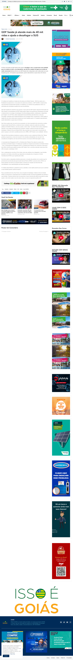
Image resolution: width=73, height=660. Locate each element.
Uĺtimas (17, 15)
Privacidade (69, 658)
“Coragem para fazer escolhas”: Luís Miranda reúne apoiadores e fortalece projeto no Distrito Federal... (30, 1)
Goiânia (29, 15)
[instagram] (66, 1)
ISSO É (9, 15)
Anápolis (11, 189)
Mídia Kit (63, 658)
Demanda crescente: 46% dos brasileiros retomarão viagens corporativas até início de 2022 (25, 211)
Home (4, 15)
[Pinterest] (24, 193)
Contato (53, 658)
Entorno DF (36, 15)
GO (18, 189)
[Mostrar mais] (29, 193)
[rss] (71, 1)
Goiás (23, 15)
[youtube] (64, 1)
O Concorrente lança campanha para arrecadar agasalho (40, 211)
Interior (43, 15)
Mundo (61, 15)
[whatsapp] (62, 1)
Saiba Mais (12, 654)
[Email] (27, 193)
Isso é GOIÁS (26, 189)
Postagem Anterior (6, 231)
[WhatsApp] (21, 193)
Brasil (55, 15)
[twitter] (68, 1)
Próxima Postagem (43, 231)
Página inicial (4, 29)
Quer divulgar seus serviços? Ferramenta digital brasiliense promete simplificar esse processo (8, 212)
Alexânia (10, 29)
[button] (67, 15)
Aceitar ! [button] (6, 656)
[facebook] (61, 622)
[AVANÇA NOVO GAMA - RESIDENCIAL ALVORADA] (61, 104)
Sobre (58, 658)
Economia (49, 15)
